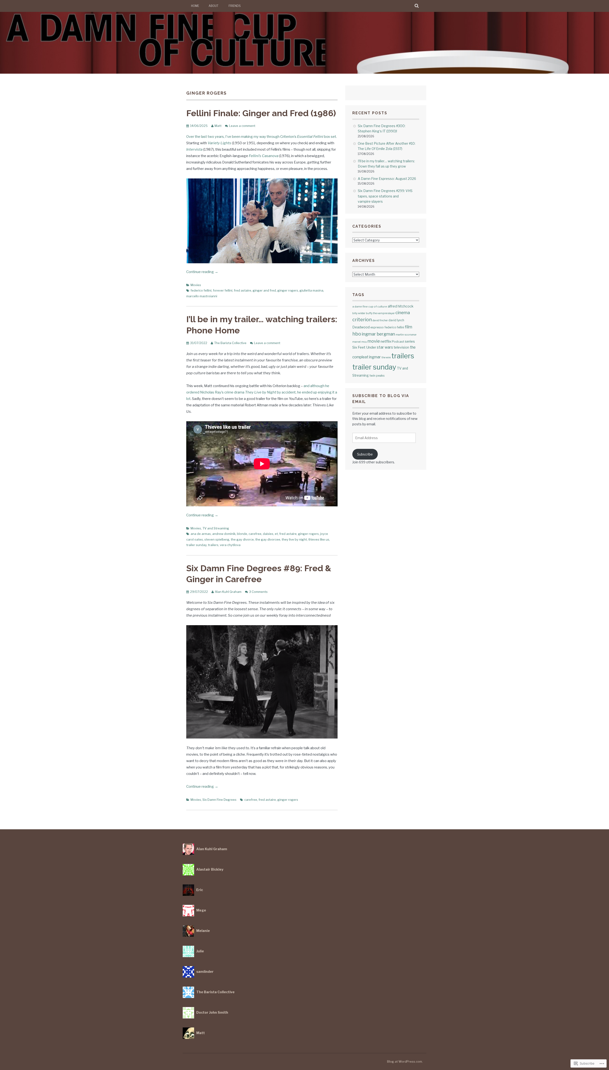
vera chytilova (230, 545)
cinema (402, 312)
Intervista (194, 149)
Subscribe (365, 454)
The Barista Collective (230, 343)
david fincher (380, 320)
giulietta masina (311, 290)
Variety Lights (219, 143)
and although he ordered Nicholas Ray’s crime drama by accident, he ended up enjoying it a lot (261, 392)
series (410, 341)
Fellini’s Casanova (263, 156)
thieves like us (318, 539)
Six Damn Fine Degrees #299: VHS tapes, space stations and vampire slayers (385, 196)
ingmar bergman (378, 334)
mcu (364, 341)
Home (195, 6)
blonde (242, 534)
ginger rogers (287, 290)
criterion (362, 319)
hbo (356, 334)
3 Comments (258, 592)
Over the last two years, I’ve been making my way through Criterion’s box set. (261, 136)
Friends (235, 6)
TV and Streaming (215, 528)
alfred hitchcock (400, 306)
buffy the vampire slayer (380, 313)
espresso (377, 327)
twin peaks (376, 375)
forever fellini (222, 290)
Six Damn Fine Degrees (219, 799)
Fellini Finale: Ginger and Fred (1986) (261, 113)
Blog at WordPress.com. (405, 1061)
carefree (255, 534)
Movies (196, 285)
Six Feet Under (364, 347)
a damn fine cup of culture (369, 306)
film (408, 326)
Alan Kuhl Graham (228, 592)
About (213, 6)
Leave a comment (242, 126)
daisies (268, 534)
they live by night (294, 539)
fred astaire (242, 290)
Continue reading (202, 272)
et (276, 534)
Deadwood (361, 327)
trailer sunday (196, 545)
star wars (385, 347)
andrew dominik (224, 534)
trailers (213, 545)
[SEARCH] (417, 6)
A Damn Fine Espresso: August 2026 (387, 179)
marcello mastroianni (201, 296)
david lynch (396, 320)
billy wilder (358, 313)
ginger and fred (264, 290)
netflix (386, 341)
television (401, 347)
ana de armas (201, 534)
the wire (386, 357)
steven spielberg (216, 539)
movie (374, 341)
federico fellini (201, 290)
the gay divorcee (267, 539)
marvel (356, 341)
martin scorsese (406, 334)
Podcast (398, 341)
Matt (218, 126)
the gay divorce (242, 539)
